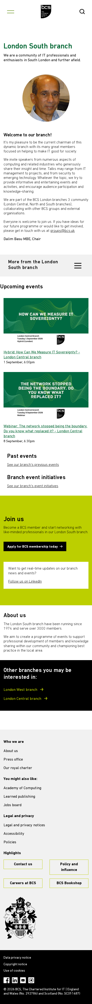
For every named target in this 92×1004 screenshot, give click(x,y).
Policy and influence (69, 867)
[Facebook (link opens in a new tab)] (6, 980)
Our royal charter (18, 768)
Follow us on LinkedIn (25, 582)
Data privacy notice (17, 958)
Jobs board (12, 805)
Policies (10, 842)
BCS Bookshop (69, 883)
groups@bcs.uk (62, 231)
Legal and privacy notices (24, 825)
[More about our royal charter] (20, 918)
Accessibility (14, 834)
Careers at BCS (23, 883)
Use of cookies (14, 971)
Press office (13, 760)
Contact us (23, 864)
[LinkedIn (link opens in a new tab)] (15, 980)
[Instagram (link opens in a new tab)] (31, 980)
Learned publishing (19, 797)
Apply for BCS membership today (32, 547)
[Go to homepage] (46, 11)
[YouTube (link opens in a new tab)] (23, 980)
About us (11, 751)
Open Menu (10, 11)
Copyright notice (15, 964)
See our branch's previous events (33, 465)
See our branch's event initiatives (32, 486)
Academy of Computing (22, 788)
